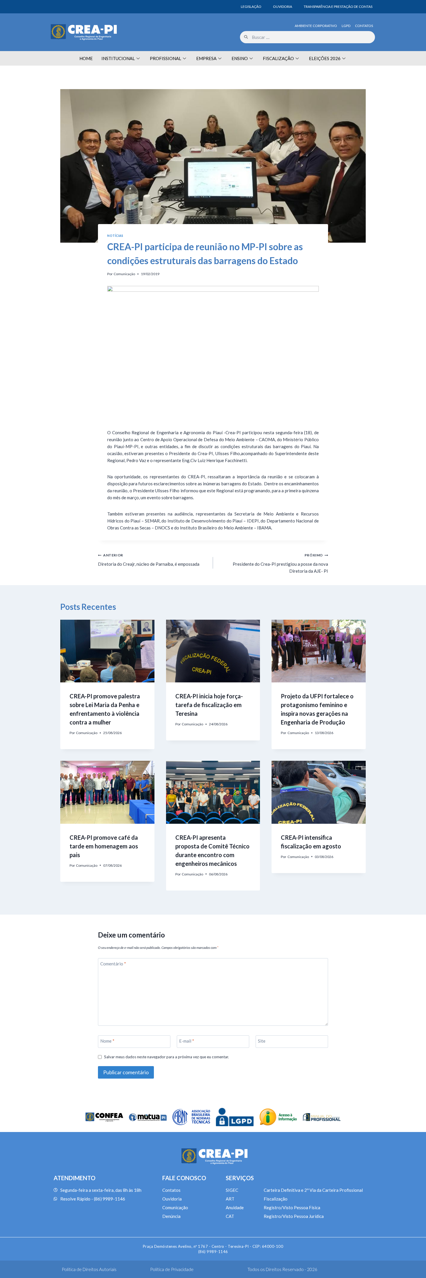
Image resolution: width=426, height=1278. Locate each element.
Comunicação (124, 274)
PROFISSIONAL (165, 58)
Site (261, 1040)
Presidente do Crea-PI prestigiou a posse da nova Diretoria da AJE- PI (280, 563)
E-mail (186, 1040)
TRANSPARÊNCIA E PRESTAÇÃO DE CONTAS (338, 6)
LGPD (346, 26)
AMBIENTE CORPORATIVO (316, 26)
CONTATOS (364, 26)
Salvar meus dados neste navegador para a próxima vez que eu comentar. (166, 1057)
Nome (107, 1040)
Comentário (113, 963)
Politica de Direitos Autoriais (89, 1269)
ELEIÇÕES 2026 (325, 58)
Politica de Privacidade (172, 1269)
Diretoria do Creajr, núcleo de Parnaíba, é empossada (148, 560)
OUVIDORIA (282, 6)
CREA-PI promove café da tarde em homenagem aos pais (104, 846)
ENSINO (240, 58)
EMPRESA (206, 58)
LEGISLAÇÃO (251, 6)
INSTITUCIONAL (118, 58)
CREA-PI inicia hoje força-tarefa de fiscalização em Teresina (209, 705)
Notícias (115, 235)
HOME (86, 58)
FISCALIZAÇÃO (278, 58)
